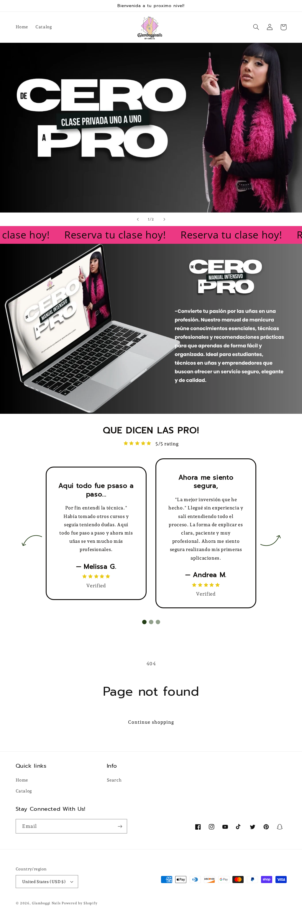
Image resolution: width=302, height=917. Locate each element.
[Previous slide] (137, 219)
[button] (256, 27)
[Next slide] (164, 219)
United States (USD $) (44, 881)
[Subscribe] (120, 826)
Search (114, 779)
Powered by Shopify (79, 903)
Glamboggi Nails (46, 903)
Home (22, 779)
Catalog (24, 790)
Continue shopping (151, 722)
